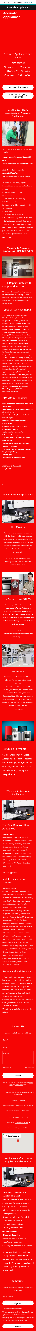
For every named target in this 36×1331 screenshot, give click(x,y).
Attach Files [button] (8, 1068)
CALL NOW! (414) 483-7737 (18, 95)
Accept (18, 1326)
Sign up (18, 1303)
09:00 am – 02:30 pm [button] (21, 1122)
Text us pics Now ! (18, 87)
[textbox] (18, 1038)
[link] (13, 17)
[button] (18, 709)
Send (18, 1075)
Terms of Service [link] (19, 1084)
